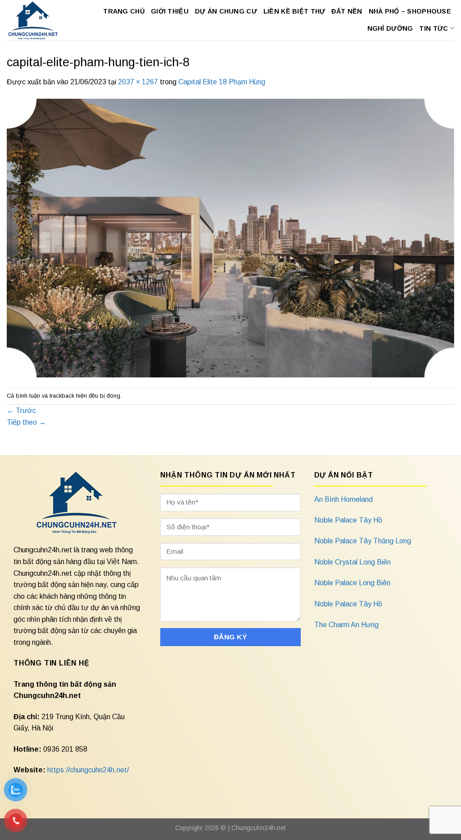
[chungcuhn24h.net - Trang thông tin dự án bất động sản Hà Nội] (33, 20)
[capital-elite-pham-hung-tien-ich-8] (230, 237)
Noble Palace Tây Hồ (348, 520)
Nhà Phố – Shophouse (410, 11)
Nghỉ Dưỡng (390, 28)
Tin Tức (433, 28)
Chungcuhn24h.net (258, 827)
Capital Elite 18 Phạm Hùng (221, 82)
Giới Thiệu (170, 11)
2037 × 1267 (138, 82)
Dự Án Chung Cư (226, 11)
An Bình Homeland (343, 499)
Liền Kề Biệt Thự (294, 11)
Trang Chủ (124, 11)
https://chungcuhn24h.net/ (88, 770)
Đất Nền (346, 11)
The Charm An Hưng (346, 625)
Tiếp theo (26, 422)
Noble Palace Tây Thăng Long (362, 541)
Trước (21, 410)
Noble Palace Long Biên (352, 583)
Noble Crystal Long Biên (352, 562)
